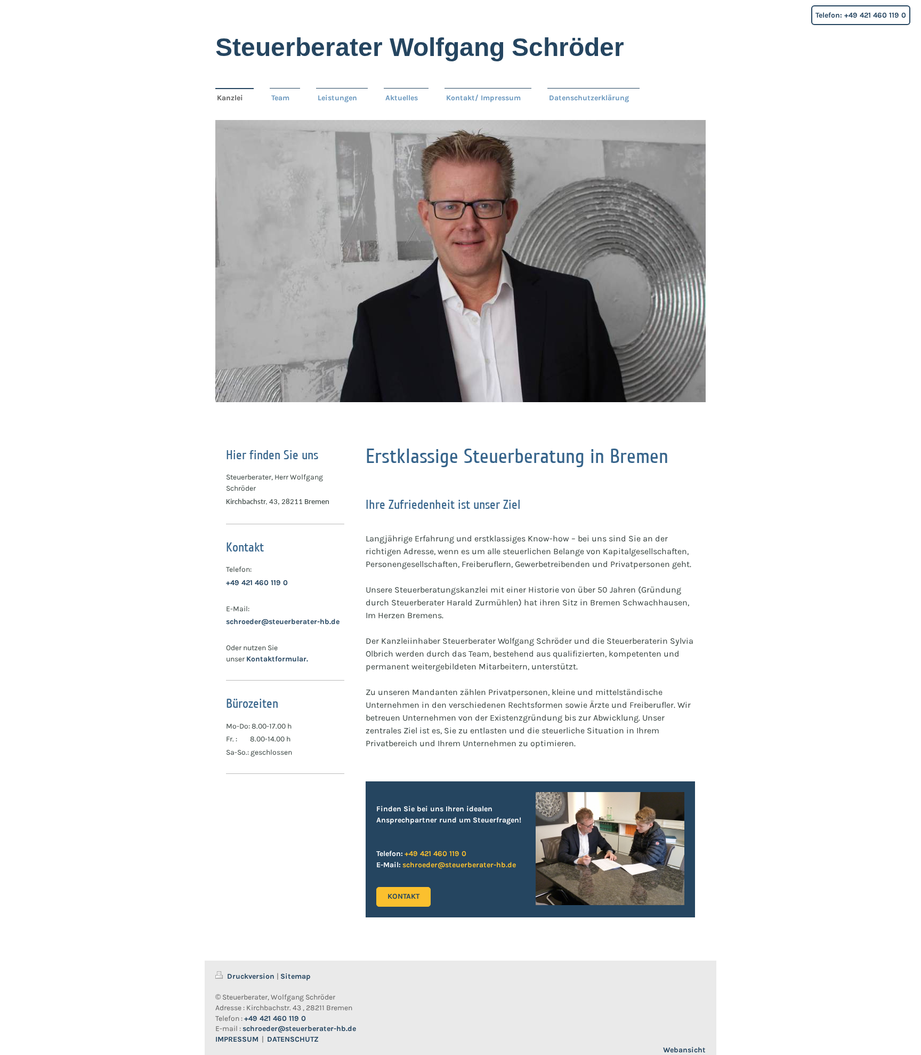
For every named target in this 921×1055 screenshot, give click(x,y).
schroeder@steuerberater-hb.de (283, 621)
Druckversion (251, 976)
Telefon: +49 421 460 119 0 (860, 15)
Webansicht (684, 1049)
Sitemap (295, 976)
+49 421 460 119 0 (257, 582)
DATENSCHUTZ (293, 1039)
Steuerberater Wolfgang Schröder (419, 47)
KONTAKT (403, 896)
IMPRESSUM (236, 1039)
